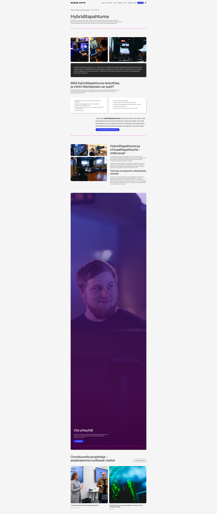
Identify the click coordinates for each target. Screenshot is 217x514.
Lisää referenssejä (139, 460)
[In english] (145, 2)
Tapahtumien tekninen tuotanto (82, 9)
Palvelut (72, 9)
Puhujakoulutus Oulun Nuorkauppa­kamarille (85, 505)
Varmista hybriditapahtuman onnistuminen (107, 129)
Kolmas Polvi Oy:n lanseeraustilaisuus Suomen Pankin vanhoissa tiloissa (126, 506)
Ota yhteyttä (140, 2)
